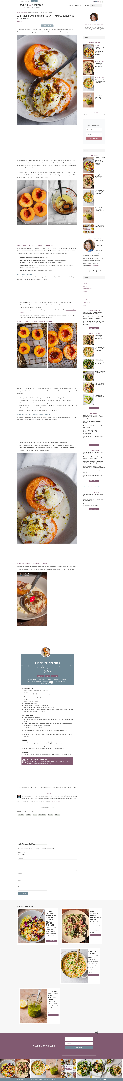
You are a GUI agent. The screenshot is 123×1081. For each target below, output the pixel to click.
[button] (44, 671)
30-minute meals (99, 61)
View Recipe (51, 940)
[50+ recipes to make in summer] (68, 1069)
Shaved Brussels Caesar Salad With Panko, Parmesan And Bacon (94, 317)
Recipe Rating (21, 852)
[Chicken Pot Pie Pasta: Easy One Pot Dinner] (74, 966)
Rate (55, 676)
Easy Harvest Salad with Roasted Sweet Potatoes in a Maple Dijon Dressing (93, 323)
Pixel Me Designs (51, 1079)
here (30, 790)
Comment (21, 858)
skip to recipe (47, 25)
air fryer (19, 21)
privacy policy (87, 288)
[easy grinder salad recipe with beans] (75, 926)
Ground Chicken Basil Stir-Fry (100, 371)
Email (20, 880)
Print (41, 676)
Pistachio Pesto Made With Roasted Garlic (99, 97)
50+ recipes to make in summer (100, 225)
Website (20, 886)
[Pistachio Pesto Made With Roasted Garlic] (33, 1006)
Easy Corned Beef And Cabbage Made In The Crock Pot (93, 457)
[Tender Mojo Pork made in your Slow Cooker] (99, 1069)
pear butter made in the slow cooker (92, 471)
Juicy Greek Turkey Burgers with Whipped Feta (93, 499)
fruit (34, 814)
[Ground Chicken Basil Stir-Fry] (114, 1069)
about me (86, 286)
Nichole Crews (49, 684)
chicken (97, 45)
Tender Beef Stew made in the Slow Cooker (92, 476)
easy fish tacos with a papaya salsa (99, 384)
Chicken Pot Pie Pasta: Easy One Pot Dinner (100, 81)
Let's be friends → (94, 266)
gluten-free (42, 814)
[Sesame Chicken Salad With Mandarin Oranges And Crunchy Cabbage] (31, 926)
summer (57, 814)
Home (18, 12)
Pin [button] (48, 676)
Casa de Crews (31, 6)
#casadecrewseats (33, 763)
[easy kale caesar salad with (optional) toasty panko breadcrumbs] (84, 1069)
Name (20, 873)
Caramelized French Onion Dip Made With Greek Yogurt (92, 312)
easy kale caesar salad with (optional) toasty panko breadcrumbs (99, 362)
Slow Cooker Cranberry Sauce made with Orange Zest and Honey (94, 466)
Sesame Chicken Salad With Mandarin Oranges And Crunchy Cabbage (100, 51)
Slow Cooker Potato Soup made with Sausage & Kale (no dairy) (93, 462)
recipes (22, 12)
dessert (25, 12)
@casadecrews (45, 761)
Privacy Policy (21, 1079)
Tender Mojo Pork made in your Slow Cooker (93, 437)
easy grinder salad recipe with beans (98, 65)
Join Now (34, 1)
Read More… (56, 801)
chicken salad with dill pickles (99, 395)
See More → (94, 328)
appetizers (98, 94)
